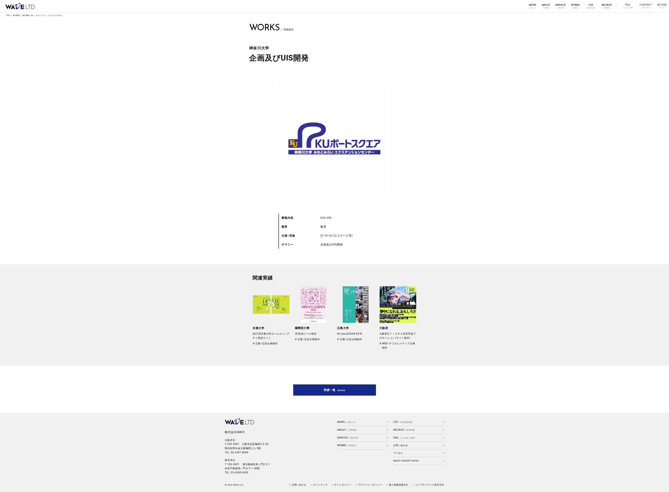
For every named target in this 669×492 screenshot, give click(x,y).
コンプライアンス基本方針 (429, 484)
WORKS (16, 15)
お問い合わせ (299, 484)
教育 (323, 226)
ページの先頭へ (664, 487)
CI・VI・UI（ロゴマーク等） (336, 235)
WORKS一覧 (28, 15)
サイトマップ (320, 484)
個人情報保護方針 (398, 484)
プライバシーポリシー (370, 484)
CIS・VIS (326, 217)
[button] (362, 430)
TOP (8, 15)
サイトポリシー (342, 484)
